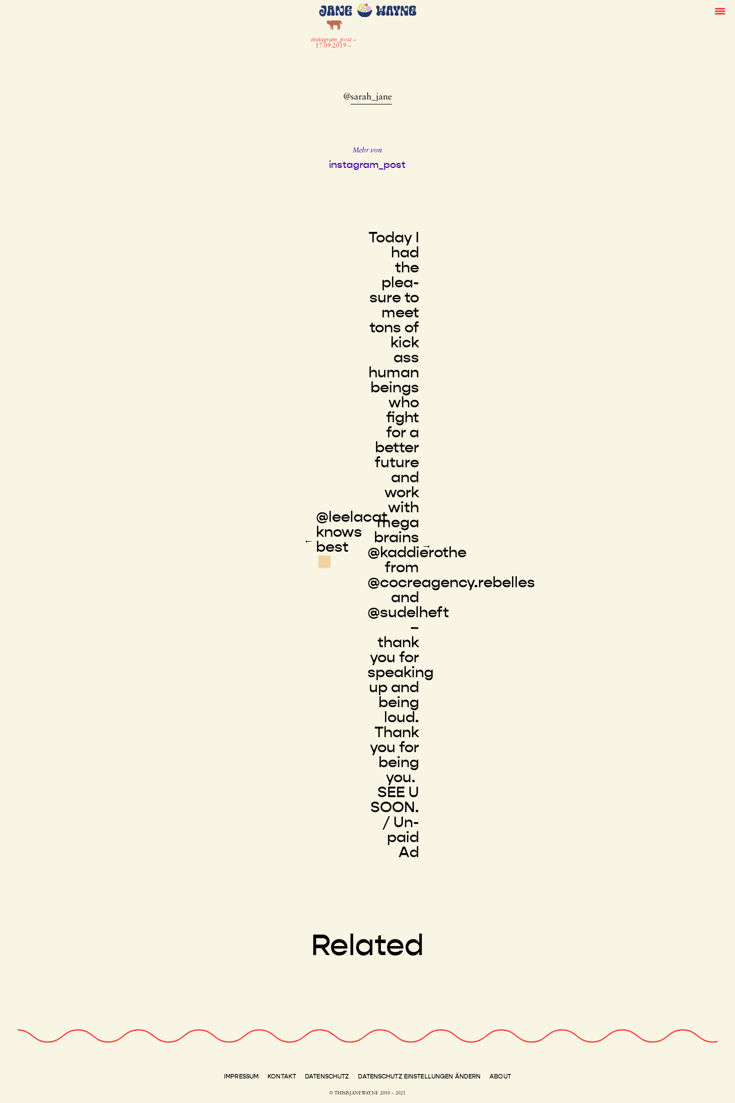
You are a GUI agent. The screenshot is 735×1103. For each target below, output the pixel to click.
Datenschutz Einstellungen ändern (419, 1076)
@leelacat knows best (352, 532)
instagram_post (332, 40)
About (500, 1076)
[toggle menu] (720, 10)
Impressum (241, 1076)
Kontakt (282, 1076)
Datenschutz (327, 1076)
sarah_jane (371, 97)
